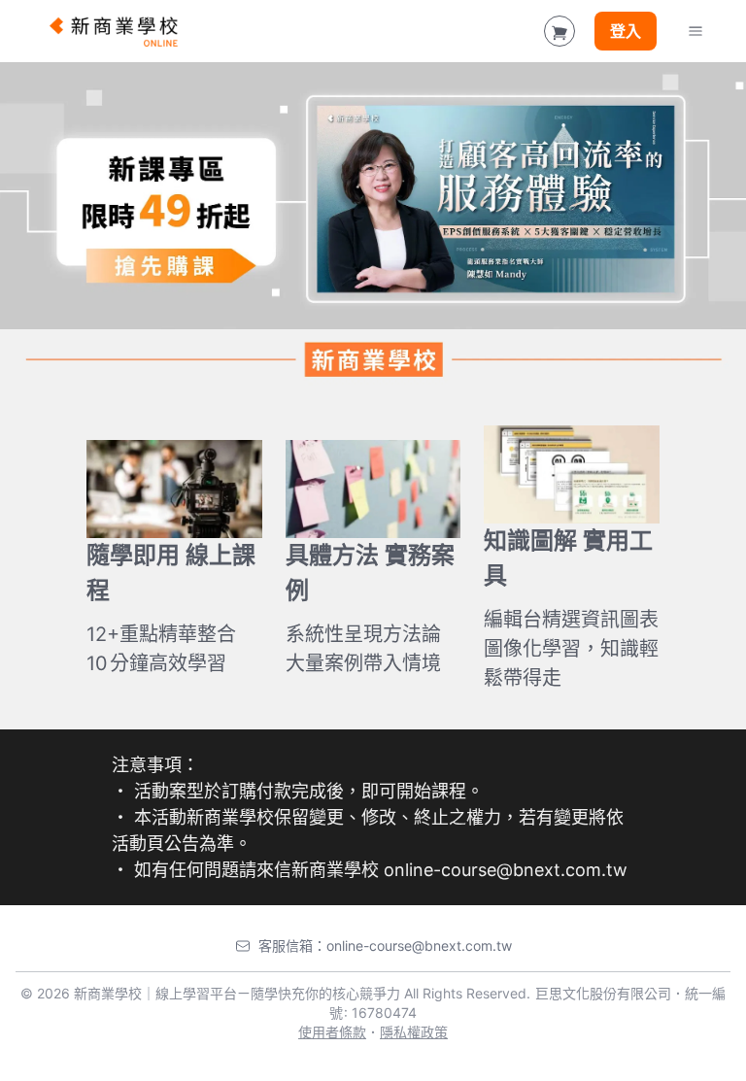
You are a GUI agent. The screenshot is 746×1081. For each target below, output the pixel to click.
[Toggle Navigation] (695, 31)
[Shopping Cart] (559, 31)
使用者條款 (332, 1032)
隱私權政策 (414, 1032)
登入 (625, 31)
